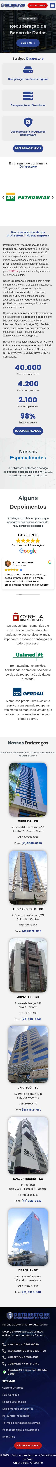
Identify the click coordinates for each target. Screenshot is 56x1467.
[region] (28, 31)
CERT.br (13, 271)
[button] (52, 5)
